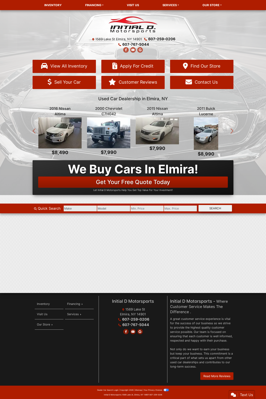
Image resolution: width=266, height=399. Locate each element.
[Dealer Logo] (133, 24)
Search (215, 208)
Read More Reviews (216, 376)
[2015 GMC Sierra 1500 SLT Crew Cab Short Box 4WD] (108, 133)
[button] (34, 130)
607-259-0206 (161, 39)
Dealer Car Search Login (107, 390)
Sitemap (138, 390)
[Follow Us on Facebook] (126, 50)
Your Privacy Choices (153, 390)
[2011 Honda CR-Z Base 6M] (60, 133)
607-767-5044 (135, 44)
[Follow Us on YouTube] (133, 50)
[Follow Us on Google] (140, 50)
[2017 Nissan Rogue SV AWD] (206, 133)
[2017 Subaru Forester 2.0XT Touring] (157, 133)
